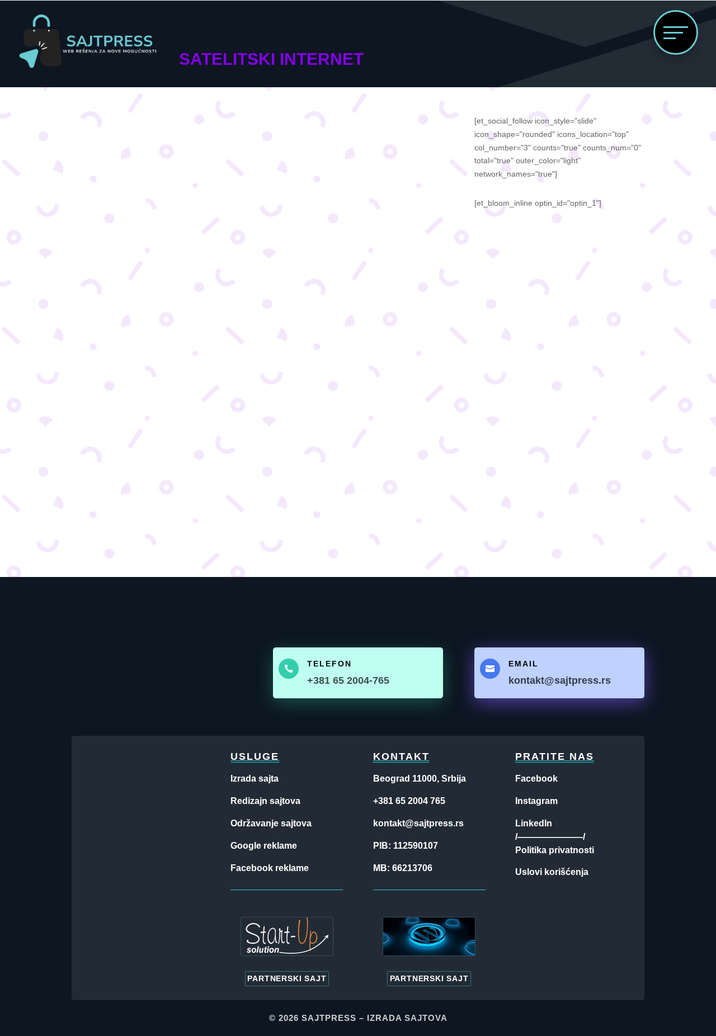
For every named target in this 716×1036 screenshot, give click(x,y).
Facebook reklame (269, 868)
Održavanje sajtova (271, 823)
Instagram (536, 801)
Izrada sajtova (407, 1018)
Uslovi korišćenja (551, 872)
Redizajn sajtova (265, 801)
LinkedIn (533, 823)
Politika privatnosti (554, 850)
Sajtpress (329, 1018)
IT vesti (150, 400)
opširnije (115, 475)
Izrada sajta (254, 778)
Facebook (536, 778)
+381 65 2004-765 (348, 680)
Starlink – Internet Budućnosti (173, 384)
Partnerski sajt (286, 978)
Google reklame (263, 845)
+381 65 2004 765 (409, 801)
